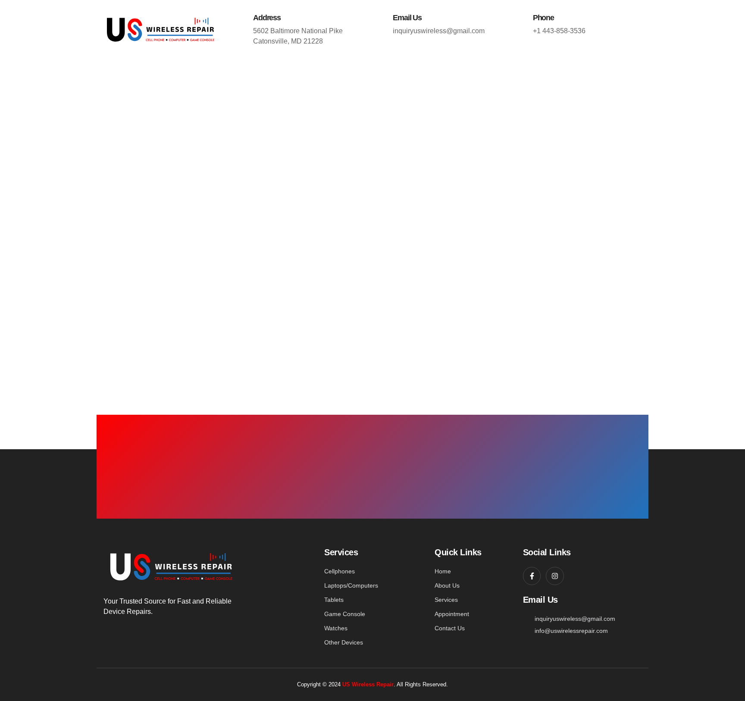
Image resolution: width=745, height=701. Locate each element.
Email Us (407, 17)
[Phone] (521, 17)
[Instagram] (555, 576)
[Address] (242, 17)
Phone (543, 17)
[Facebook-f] (532, 576)
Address (267, 17)
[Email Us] (381, 17)
